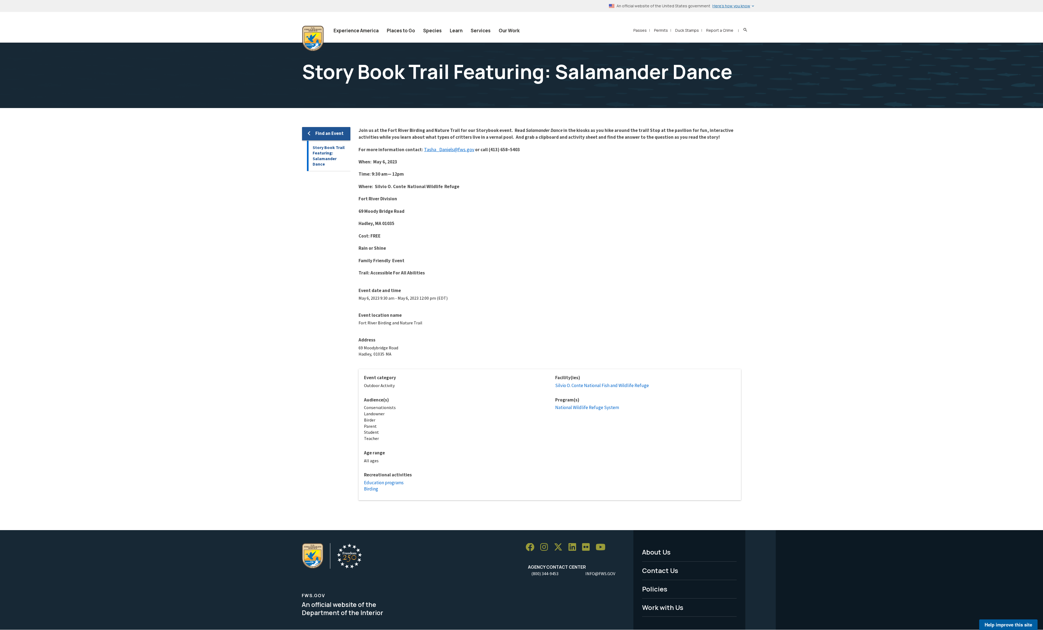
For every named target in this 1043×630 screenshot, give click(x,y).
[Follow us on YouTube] (602, 547)
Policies (654, 588)
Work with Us (662, 607)
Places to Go (401, 30)
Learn (456, 30)
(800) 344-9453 (544, 573)
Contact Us (660, 570)
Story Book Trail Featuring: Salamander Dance (329, 156)
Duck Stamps (687, 30)
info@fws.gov (600, 573)
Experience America (356, 30)
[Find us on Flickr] (587, 547)
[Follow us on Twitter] (560, 547)
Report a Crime (719, 30)
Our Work (509, 30)
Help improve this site (1008, 624)
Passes (640, 30)
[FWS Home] (313, 39)
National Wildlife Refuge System (587, 407)
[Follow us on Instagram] (546, 547)
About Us (656, 551)
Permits (661, 30)
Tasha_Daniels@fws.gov (449, 149)
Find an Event (329, 133)
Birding (371, 489)
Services (481, 30)
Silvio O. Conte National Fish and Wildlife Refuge (602, 385)
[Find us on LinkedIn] (574, 547)
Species (432, 30)
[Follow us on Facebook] (532, 547)
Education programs (384, 483)
